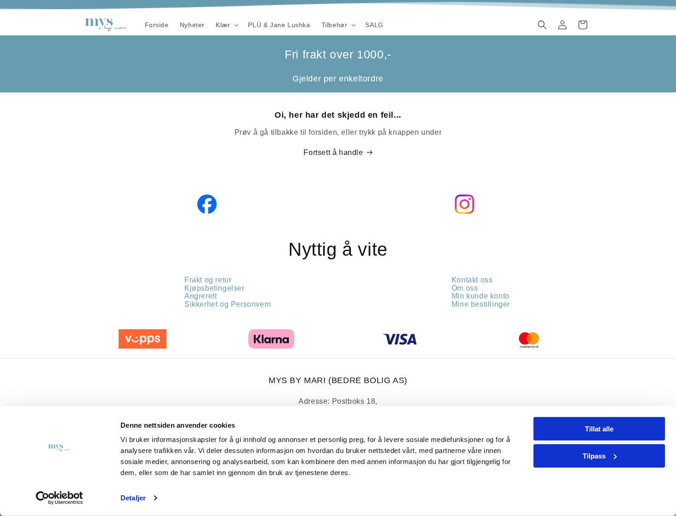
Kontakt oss (472, 280)
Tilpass (594, 455)
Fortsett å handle (333, 152)
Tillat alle (599, 429)
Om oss (465, 288)
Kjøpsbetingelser (214, 288)
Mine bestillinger (481, 304)
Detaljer (133, 498)
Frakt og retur (207, 280)
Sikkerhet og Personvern (227, 304)
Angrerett (200, 296)
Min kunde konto (481, 296)
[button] (226, 24)
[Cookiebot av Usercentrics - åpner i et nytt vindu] (59, 498)
